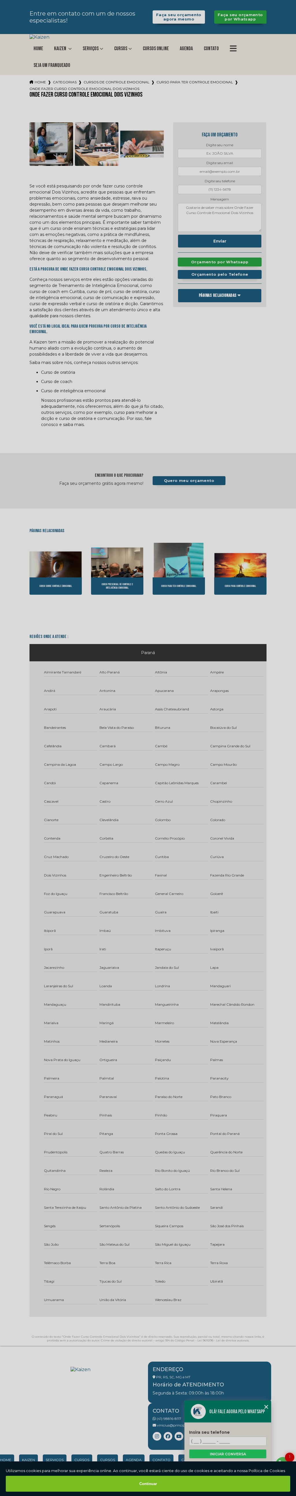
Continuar (148, 1484)
